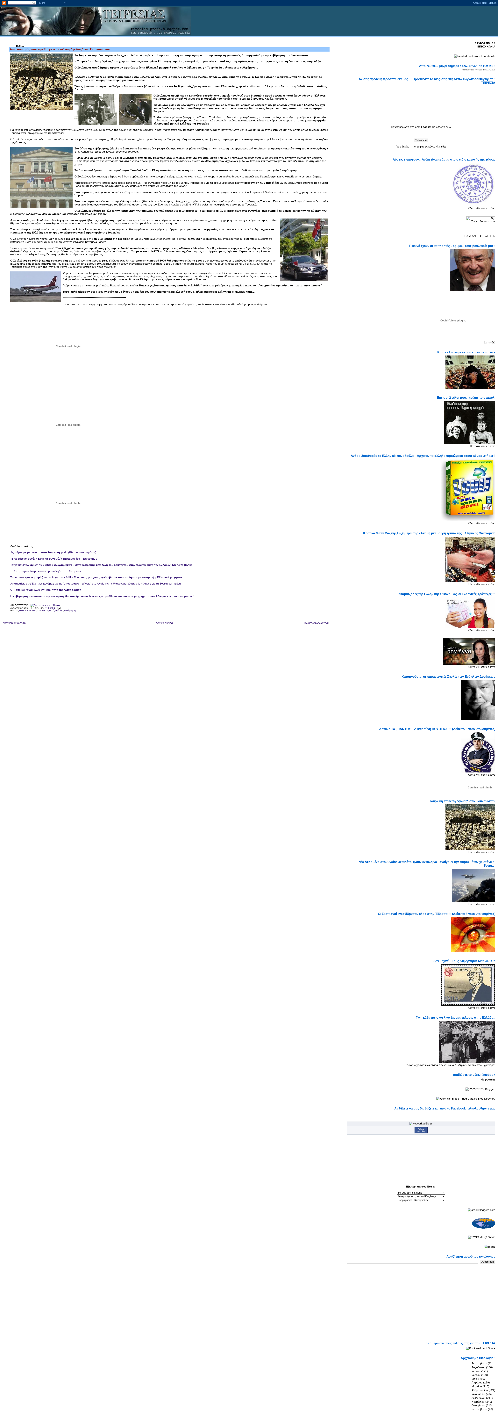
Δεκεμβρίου (478, 1397)
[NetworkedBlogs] (420, 1123)
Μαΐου (475, 1378)
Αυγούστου (478, 1367)
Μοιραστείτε (488, 1079)
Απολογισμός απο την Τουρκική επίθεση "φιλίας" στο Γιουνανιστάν (60, 49)
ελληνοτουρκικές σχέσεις (50, 610)
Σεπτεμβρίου (479, 1363)
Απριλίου (477, 1382)
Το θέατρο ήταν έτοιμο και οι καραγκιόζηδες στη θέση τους (46, 571)
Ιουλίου (476, 1371)
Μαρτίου (477, 1386)
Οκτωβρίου (478, 1405)
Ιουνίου (476, 1374)
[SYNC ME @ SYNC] (481, 1237)
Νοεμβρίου (478, 1401)
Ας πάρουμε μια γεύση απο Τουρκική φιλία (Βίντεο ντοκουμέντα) (53, 552)
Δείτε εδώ (489, 342)
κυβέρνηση (70, 610)
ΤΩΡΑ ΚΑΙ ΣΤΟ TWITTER (479, 236)
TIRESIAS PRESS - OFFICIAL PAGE (474, 70)
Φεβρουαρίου (480, 1390)
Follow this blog (421, 1130)
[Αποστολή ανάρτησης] (58, 608)
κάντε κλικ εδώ (437, 146)
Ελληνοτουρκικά (27, 610)
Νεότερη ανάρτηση (14, 622)
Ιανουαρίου (478, 1394)
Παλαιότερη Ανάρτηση (316, 622)
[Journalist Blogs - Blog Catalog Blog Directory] (465, 1098)
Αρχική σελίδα (164, 622)
